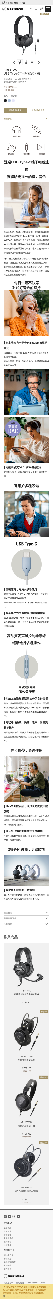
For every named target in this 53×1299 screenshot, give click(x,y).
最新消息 (7, 1258)
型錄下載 (7, 1241)
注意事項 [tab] (8, 924)
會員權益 (7, 1234)
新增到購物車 (15, 110)
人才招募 (7, 1265)
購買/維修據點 (10, 1262)
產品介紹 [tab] (8, 118)
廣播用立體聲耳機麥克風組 (26, 994)
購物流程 (7, 1228)
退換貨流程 (8, 1238)
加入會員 (7, 1268)
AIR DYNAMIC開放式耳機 (26, 1191)
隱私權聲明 (8, 1282)
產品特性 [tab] (8, 912)
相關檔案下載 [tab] (10, 918)
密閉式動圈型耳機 (26, 1060)
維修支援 (7, 1245)
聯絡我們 (20, 1282)
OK (4, 1296)
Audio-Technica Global (35, 1282)
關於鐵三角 (8, 1255)
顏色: (6, 96)
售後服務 (7, 1231)
